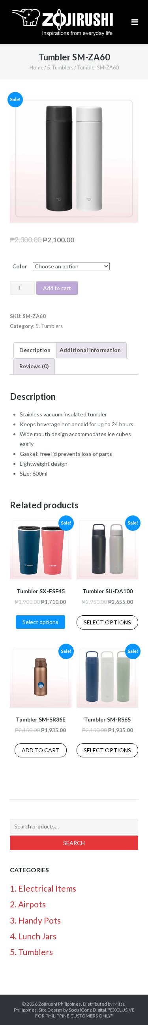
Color (19, 266)
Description (35, 350)
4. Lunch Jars (33, 936)
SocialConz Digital (87, 1010)
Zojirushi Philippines (59, 1004)
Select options (40, 621)
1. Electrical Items (43, 888)
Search (74, 842)
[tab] (34, 350)
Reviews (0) (34, 366)
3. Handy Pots (35, 920)
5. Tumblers (60, 67)
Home (36, 67)
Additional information (90, 350)
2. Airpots (28, 904)
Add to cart (57, 288)
